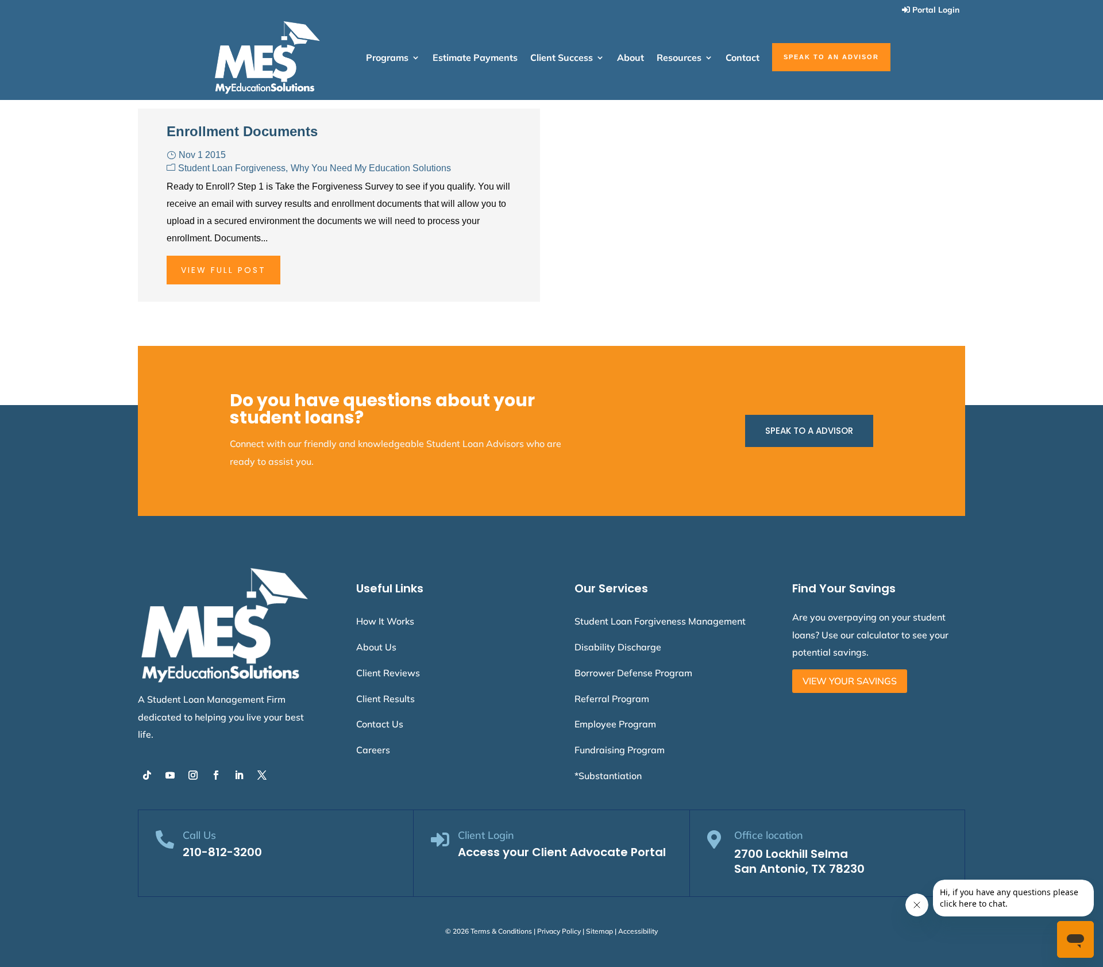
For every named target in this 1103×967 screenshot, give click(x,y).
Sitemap (599, 931)
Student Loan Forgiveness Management (660, 621)
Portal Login (935, 10)
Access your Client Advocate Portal (562, 852)
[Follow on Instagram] (193, 775)
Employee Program (615, 724)
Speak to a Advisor (809, 431)
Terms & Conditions (501, 931)
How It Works (385, 621)
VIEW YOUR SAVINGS (850, 681)
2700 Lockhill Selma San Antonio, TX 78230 (799, 861)
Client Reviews (388, 673)
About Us (376, 647)
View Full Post (223, 270)
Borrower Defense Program (633, 673)
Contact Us (379, 724)
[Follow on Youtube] (170, 775)
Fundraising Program (619, 750)
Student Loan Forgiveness (232, 168)
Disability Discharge (617, 647)
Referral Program (611, 698)
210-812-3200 (222, 852)
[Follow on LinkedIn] (239, 775)
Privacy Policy (559, 931)
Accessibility (638, 931)
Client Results (385, 698)
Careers (373, 750)
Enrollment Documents (242, 131)
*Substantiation (608, 775)
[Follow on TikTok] (147, 775)
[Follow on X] (262, 775)
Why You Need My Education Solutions (371, 168)
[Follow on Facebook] (216, 775)
